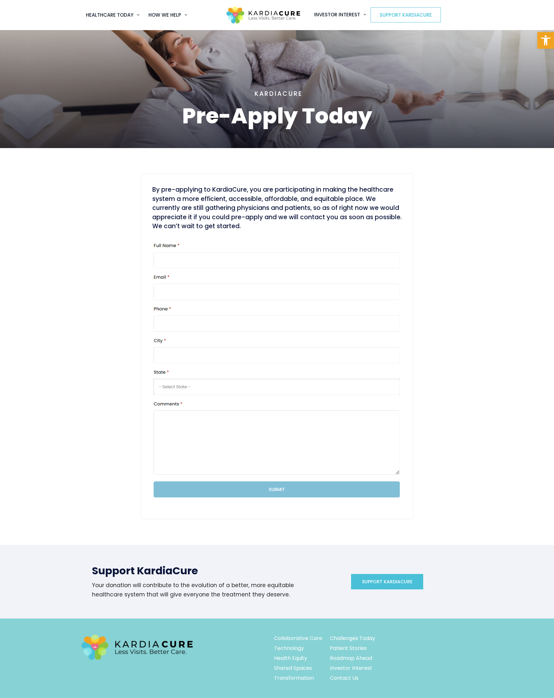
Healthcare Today (109, 15)
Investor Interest (337, 14)
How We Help (164, 15)
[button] (545, 40)
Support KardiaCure (406, 15)
